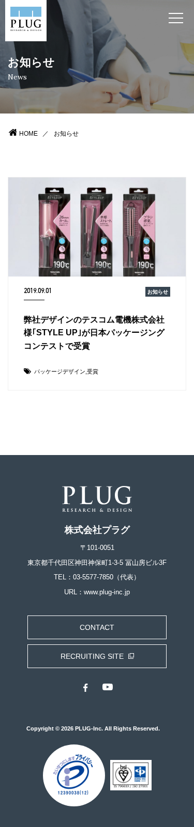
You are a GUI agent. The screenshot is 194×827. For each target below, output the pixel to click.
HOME (28, 133)
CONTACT (97, 627)
